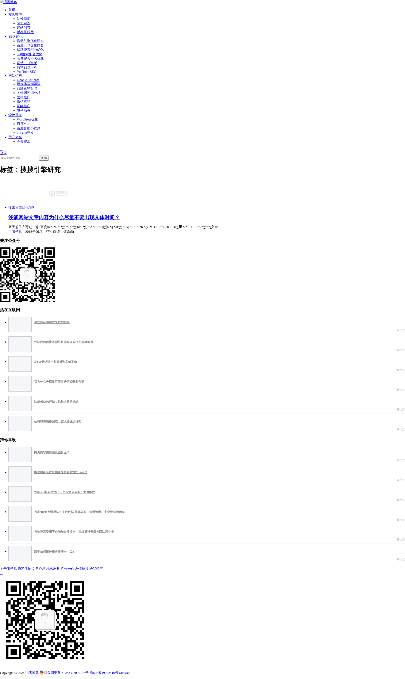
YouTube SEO (26, 71)
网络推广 (23, 106)
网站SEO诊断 (27, 63)
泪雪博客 (32, 673)
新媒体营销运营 (28, 84)
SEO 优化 (15, 36)
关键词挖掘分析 (28, 93)
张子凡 (17, 231)
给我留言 (96, 569)
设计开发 (15, 115)
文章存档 (39, 569)
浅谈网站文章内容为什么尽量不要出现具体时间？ (64, 217)
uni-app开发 (25, 132)
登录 (3, 153)
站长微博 (15, 14)
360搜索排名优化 (29, 54)
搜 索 (44, 158)
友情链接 (82, 569)
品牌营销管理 (27, 88)
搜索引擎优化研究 (30, 41)
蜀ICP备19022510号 (103, 673)
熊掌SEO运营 (27, 67)
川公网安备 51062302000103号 (66, 673)
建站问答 (23, 27)
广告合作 (67, 569)
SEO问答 (23, 23)
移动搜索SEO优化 (30, 50)
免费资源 (23, 141)
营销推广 (23, 97)
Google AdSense (28, 80)
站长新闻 (23, 18)
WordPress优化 (27, 119)
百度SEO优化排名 (30, 45)
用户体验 (15, 137)
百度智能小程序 (28, 128)
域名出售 (53, 569)
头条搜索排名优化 (30, 58)
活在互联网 (25, 32)
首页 (11, 10)
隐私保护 (24, 569)
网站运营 (15, 75)
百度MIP (23, 124)
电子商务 (23, 110)
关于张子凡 (8, 569)
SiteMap (124, 673)
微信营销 (23, 101)
